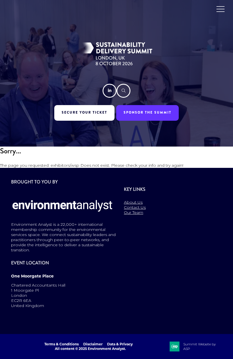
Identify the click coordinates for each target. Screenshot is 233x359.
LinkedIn (109, 91)
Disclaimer (93, 344)
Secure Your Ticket (84, 112)
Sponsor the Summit (147, 112)
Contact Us (135, 207)
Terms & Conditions (61, 344)
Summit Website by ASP (199, 346)
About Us (133, 202)
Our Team (133, 212)
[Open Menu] (220, 9)
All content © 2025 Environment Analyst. (90, 349)
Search (123, 91)
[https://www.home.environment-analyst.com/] (62, 215)
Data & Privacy (120, 344)
